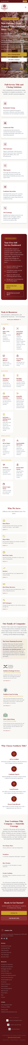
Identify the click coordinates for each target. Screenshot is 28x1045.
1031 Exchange (5, 954)
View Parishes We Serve (7, 977)
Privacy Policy (6, 1040)
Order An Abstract (5, 984)
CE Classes (3, 982)
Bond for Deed (5, 957)
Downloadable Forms (6, 979)
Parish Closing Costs (6, 973)
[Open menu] (25, 7)
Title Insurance (5, 950)
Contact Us (14, 913)
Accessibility (22, 1040)
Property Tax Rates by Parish (8, 975)
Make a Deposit (15, 59)
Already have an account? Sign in (13, 293)
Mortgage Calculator (6, 969)
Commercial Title (5, 948)
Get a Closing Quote (14, 54)
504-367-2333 (4, 1009)
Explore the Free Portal (12, 287)
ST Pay (25, 1)
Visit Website (6, 680)
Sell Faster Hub (5, 971)
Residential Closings (6, 946)
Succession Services (6, 952)
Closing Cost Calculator (7, 964)
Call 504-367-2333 (14, 918)
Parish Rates (4, 993)
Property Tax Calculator (7, 966)
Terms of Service (14, 1040)
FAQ (2, 995)
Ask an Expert (4, 986)
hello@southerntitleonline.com (9, 1012)
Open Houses (4, 990)
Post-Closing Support (6, 988)
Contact (3, 997)
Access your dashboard (13, 319)
